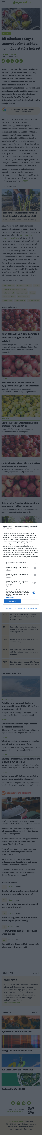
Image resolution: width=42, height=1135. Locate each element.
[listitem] (21, 563)
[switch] (34, 568)
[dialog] (21, 567)
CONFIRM (12, 601)
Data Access (21, 608)
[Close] (38, 527)
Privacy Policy (32, 608)
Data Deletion (9, 608)
